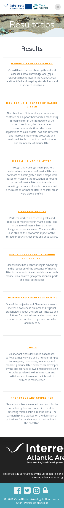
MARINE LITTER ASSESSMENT (32, 63)
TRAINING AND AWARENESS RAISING (32, 297)
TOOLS (32, 347)
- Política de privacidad (35, 502)
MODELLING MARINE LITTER (32, 161)
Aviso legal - (37, 499)
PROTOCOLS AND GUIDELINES (32, 397)
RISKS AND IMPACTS (32, 211)
